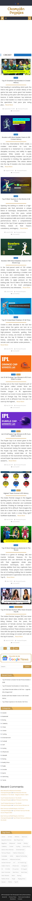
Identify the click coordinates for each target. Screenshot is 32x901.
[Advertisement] (16, 37)
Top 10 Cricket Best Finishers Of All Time (16, 320)
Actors (3, 837)
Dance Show (26, 846)
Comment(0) (15, 111)
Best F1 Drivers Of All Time (20, 800)
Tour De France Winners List (21, 805)
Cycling (4, 734)
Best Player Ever (18, 840)
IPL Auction (16, 869)
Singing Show (21, 879)
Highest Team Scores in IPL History (16, 493)
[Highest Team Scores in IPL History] (16, 479)
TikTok (10, 882)
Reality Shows (5, 879)
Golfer (11, 856)
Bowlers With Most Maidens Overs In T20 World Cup (16, 262)
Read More (9, 105)
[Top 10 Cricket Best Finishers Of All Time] (16, 306)
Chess (4, 727)
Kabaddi (4, 755)
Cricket (16, 77)
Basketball (5, 716)
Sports (18, 374)
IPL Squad (24, 869)
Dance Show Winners (8, 850)
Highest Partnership (21, 856)
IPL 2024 (7, 869)
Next (16, 648)
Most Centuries (6, 872)
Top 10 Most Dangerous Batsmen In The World (16, 549)
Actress (10, 837)
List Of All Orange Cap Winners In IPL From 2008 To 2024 (16, 378)
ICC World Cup (22, 862)
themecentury (27, 894)
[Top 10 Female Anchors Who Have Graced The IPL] (16, 596)
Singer (13, 879)
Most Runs (16, 872)
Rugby (4, 766)
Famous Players (6, 853)
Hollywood (4, 859)
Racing (4, 759)
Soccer (4, 882)
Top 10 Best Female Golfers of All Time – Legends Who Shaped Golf (16, 691)
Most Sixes (24, 872)
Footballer (4, 856)
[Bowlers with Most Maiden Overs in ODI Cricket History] (16, 123)
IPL (2, 869)
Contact (20, 899)
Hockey (4, 748)
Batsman (24, 837)
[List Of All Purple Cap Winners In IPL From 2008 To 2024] (16, 420)
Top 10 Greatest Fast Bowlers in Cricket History (16, 82)
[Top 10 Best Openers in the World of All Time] (16, 185)
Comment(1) (16, 351)
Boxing (4, 720)
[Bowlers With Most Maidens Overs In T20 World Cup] (16, 247)
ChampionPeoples (23, 109)
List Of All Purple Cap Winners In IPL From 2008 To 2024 (16, 435)
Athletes (17, 837)
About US (4, 897)
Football (4, 741)
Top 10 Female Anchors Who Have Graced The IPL (16, 611)
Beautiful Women (7, 840)
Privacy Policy (12, 897)
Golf (3, 745)
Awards (4, 713)
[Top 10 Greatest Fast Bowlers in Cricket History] (16, 67)
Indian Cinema (6, 866)
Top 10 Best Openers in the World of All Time (16, 200)
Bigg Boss (4, 843)
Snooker (4, 769)
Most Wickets (5, 875)
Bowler (19, 843)
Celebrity (4, 723)
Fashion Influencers (18, 853)
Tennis (4, 780)
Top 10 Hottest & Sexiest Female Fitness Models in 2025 (16, 681)
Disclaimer (13, 899)
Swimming (5, 776)
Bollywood (12, 843)
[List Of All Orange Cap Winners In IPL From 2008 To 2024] (16, 363)
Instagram (24, 866)
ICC (14, 862)
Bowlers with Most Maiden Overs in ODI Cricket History (16, 138)
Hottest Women (6, 862)
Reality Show (5, 762)
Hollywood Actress (15, 859)
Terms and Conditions (24, 897)
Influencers (5, 752)
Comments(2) (16, 407)
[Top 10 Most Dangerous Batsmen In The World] (16, 534)
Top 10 (16, 882)
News (13, 875)
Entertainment (18, 607)
